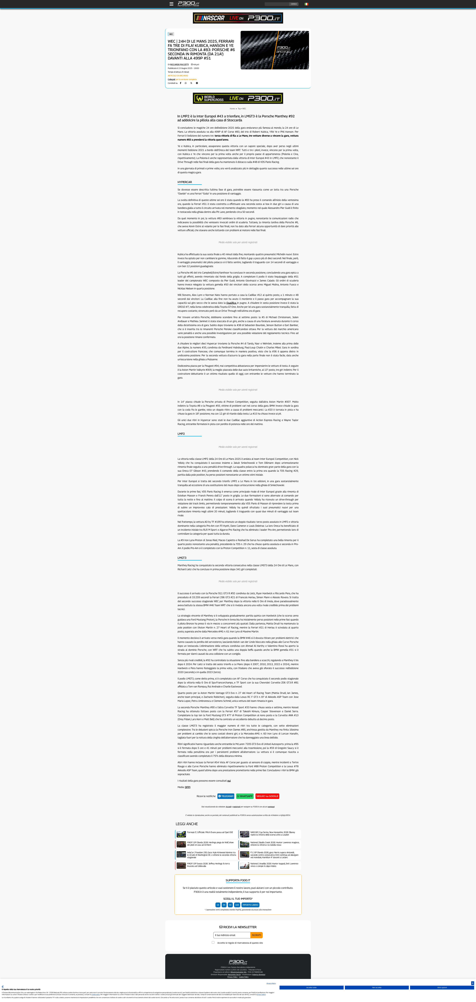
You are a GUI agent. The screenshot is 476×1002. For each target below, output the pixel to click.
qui (229, 780)
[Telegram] (197, 83)
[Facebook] (180, 83)
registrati (236, 806)
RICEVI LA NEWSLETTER (240, 927)
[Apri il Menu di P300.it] (171, 4)
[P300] (238, 103)
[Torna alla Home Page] (187, 6)
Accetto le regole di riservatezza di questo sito (240, 943)
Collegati (171, 79)
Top (239, 108)
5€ (230, 905)
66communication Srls (238, 972)
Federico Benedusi (258, 974)
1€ (218, 905)
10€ (237, 905)
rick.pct (196, 64)
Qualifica (231, 302)
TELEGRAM (227, 796)
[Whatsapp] (185, 83)
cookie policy (95, 994)
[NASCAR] (238, 23)
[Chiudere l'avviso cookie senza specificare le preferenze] (472, 983)
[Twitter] (191, 83)
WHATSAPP (246, 796)
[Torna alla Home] (238, 965)
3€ (224, 905)
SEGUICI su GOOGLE (267, 796)
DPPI (187, 787)
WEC (171, 34)
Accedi (228, 806)
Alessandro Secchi (234, 974)
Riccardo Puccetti (179, 64)
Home (232, 108)
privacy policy (261, 994)
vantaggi (271, 806)
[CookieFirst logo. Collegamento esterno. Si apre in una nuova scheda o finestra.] (3, 987)
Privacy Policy (271, 983)
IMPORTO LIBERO (250, 905)
